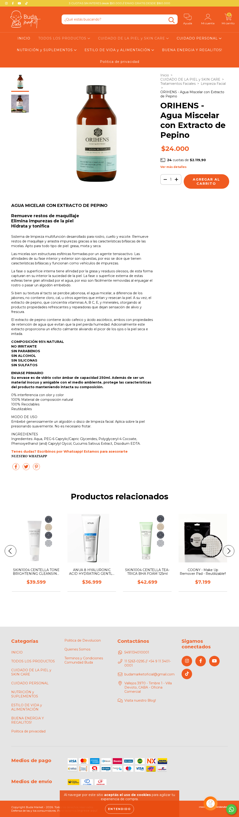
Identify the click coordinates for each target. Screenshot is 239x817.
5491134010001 (136, 652)
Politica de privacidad (119, 62)
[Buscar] (171, 20)
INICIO (24, 38)
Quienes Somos (77, 649)
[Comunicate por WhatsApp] (231, 809)
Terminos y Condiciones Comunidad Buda (83, 660)
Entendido (119, 809)
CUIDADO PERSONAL (198, 38)
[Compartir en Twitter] (27, 468)
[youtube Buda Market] (20, 3)
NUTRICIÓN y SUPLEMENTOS (45, 50)
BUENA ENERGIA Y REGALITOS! (192, 50)
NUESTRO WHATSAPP (29, 456)
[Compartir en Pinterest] (36, 468)
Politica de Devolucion (82, 640)
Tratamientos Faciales (178, 84)
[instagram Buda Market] (7, 3)
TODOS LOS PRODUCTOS (63, 38)
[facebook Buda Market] (13, 3)
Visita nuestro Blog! (140, 700)
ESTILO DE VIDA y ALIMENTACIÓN (117, 50)
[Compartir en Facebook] (16, 468)
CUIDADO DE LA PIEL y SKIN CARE (132, 38)
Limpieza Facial (213, 84)
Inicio (164, 75)
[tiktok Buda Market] (26, 3)
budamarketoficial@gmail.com (149, 674)
